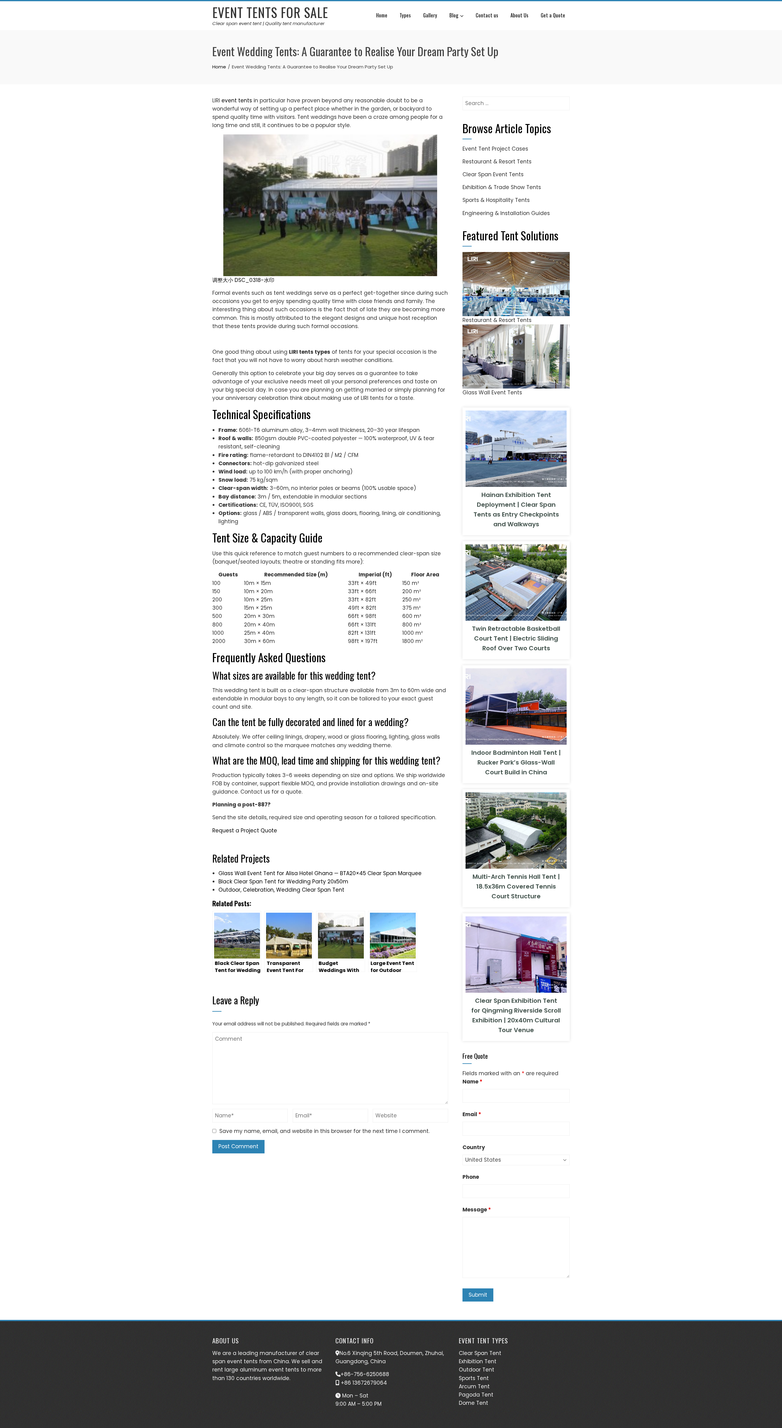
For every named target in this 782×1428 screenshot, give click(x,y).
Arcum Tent (474, 1386)
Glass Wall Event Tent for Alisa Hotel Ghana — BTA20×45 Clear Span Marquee (320, 873)
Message (476, 1209)
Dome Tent (473, 1403)
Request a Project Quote (244, 830)
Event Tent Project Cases (495, 148)
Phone (470, 1177)
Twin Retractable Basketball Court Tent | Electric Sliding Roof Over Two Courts (516, 638)
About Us (519, 15)
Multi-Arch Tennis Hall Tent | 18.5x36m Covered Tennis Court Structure (516, 886)
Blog (454, 15)
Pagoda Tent (476, 1394)
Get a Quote (553, 15)
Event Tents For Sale (270, 12)
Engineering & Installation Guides (506, 213)
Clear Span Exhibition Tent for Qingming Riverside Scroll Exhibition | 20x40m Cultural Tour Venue (516, 1015)
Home (381, 15)
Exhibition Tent (477, 1361)
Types (405, 15)
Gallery (430, 15)
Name (472, 1081)
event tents (236, 100)
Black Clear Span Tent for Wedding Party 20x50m (283, 881)
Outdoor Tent (476, 1369)
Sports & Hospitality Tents (496, 200)
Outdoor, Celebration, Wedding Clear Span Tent (281, 889)
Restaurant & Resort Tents (497, 161)
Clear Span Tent (480, 1353)
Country (473, 1147)
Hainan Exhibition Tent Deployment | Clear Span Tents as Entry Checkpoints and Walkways (516, 509)
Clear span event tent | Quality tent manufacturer (268, 23)
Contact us (487, 15)
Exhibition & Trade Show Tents (501, 187)
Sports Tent (474, 1378)
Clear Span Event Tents (493, 174)
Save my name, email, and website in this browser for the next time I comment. (324, 1131)
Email (471, 1114)
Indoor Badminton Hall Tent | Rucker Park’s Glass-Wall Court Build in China (516, 762)
